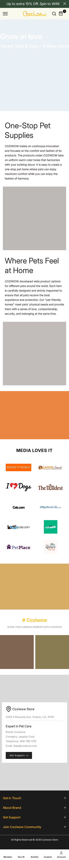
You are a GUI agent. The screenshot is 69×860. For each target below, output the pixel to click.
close (64, 3)
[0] (61, 13)
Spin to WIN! (50, 4)
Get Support (17, 755)
